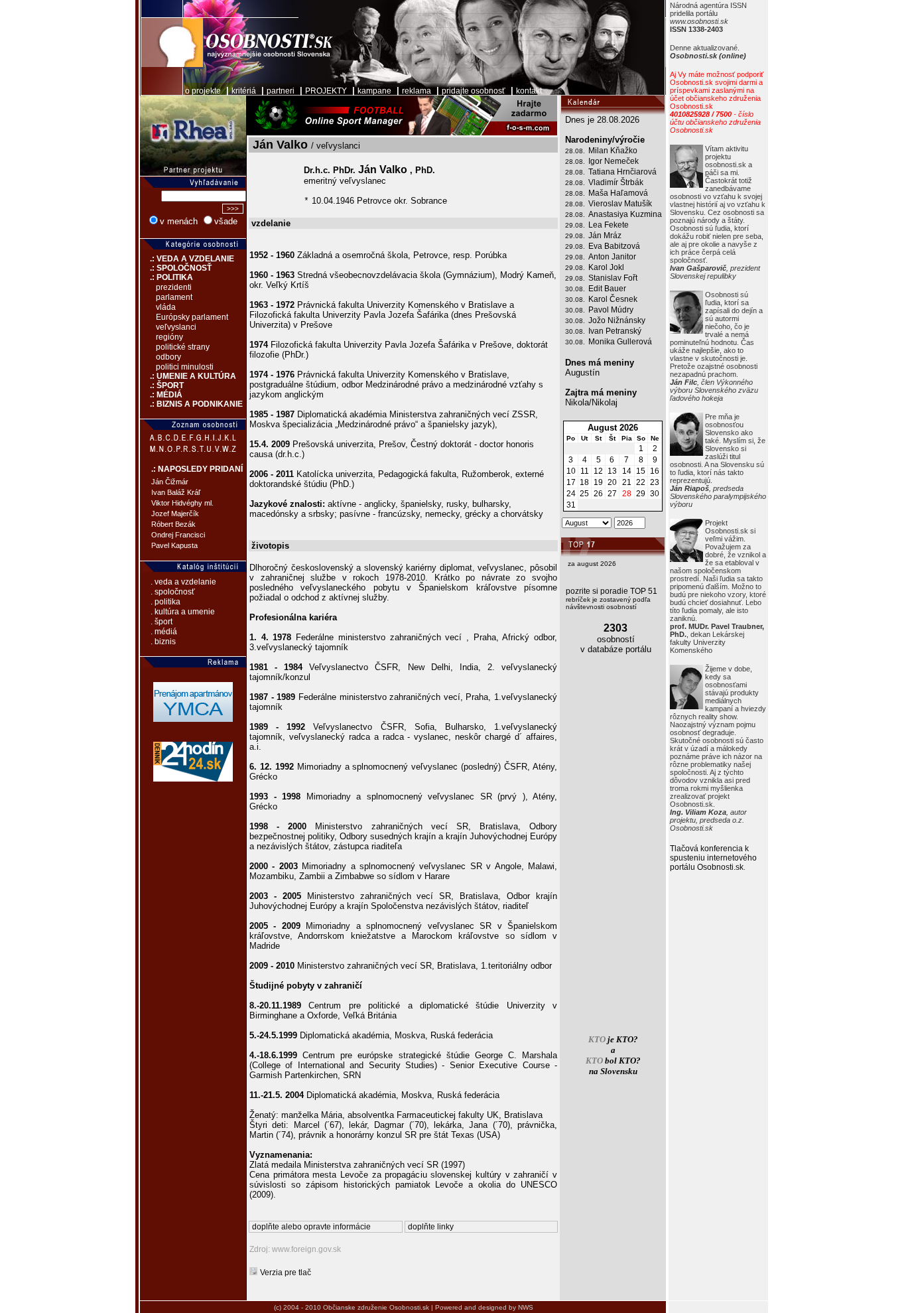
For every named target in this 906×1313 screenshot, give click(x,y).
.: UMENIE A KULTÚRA (188, 376)
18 (584, 482)
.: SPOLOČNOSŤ (176, 268)
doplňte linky (431, 1226)
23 (654, 482)
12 (598, 471)
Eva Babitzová (614, 246)
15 (640, 471)
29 (640, 493)
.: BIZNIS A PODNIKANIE (191, 404)
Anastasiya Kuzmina (625, 214)
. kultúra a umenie (183, 611)
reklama (416, 91)
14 (626, 471)
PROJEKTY (326, 91)
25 (584, 493)
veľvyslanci (176, 327)
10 (571, 471)
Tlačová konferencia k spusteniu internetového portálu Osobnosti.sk (713, 858)
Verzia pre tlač (285, 1272)
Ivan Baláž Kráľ (175, 492)
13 (612, 471)
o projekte (203, 91)
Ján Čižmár (169, 482)
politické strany (183, 347)
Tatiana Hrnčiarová (622, 171)
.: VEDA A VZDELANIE (187, 258)
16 (654, 471)
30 (654, 493)
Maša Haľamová (618, 193)
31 (571, 505)
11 (584, 471)
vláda (166, 307)
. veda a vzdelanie (183, 582)
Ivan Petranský (614, 331)
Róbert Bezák (173, 524)
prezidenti (174, 287)
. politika (165, 601)
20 (612, 482)
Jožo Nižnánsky (616, 320)
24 (571, 493)
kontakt (529, 91)
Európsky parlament (192, 317)
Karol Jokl (606, 267)
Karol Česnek (612, 299)
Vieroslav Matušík (620, 203)
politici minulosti (185, 367)
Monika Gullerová (620, 341)
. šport (161, 621)
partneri (280, 91)
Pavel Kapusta (174, 545)
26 (598, 493)
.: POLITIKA (166, 277)
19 (598, 482)
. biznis (163, 641)
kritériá (243, 91)
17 (571, 482)
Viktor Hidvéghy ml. (182, 503)
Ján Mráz (604, 235)
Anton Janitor (612, 256)
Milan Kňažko (612, 150)
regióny (169, 337)
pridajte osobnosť (473, 91)
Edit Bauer (607, 288)
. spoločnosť (173, 591)
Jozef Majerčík (175, 514)
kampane (374, 91)
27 (612, 493)
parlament (174, 297)
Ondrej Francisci (178, 535)
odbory (168, 357)
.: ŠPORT (162, 385)
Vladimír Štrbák (615, 182)
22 (640, 482)
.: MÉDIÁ (161, 394)
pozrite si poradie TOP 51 (611, 591)
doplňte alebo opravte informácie (311, 1226)
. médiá (164, 631)
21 (626, 482)
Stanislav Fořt (612, 278)
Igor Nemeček (613, 161)
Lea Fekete (608, 225)
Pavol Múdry (610, 309)
